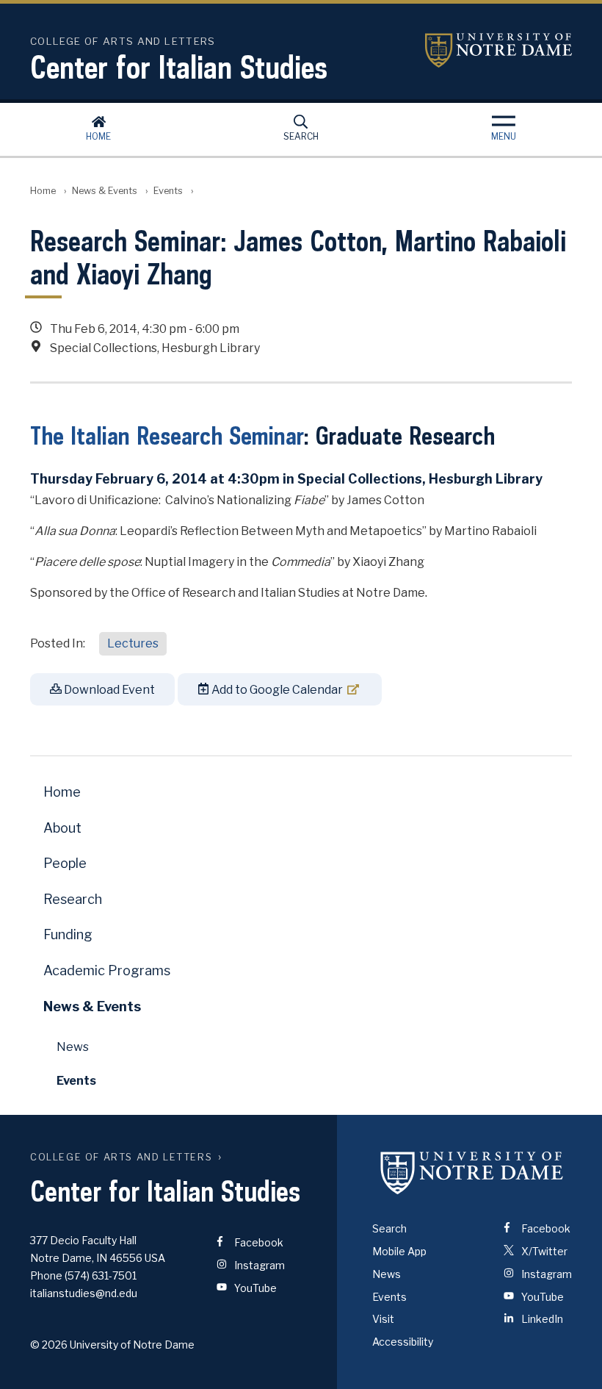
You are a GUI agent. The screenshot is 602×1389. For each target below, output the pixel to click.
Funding (68, 934)
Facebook (257, 1242)
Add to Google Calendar (276, 690)
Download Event (108, 690)
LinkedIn (541, 1319)
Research (72, 899)
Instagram (258, 1265)
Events (168, 190)
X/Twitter (543, 1251)
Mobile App (399, 1251)
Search (301, 136)
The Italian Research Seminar (167, 435)
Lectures (133, 643)
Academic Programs (106, 970)
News (73, 1047)
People (65, 863)
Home (98, 136)
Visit (383, 1319)
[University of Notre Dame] (472, 1172)
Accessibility (402, 1341)
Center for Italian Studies (178, 67)
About (62, 828)
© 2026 (49, 1344)
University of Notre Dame (498, 50)
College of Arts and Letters (121, 1157)
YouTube (254, 1288)
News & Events (104, 190)
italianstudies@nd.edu (83, 1293)
